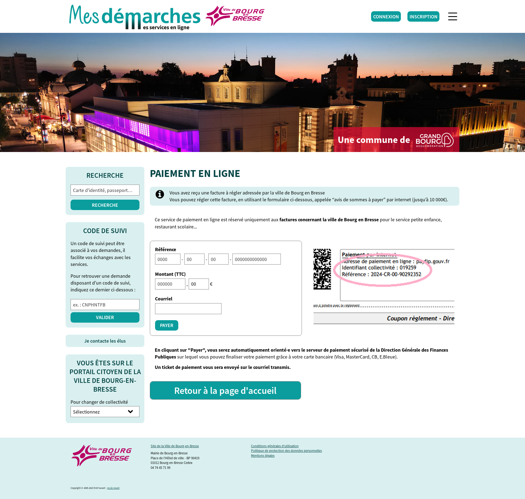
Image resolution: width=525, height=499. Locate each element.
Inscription (424, 16)
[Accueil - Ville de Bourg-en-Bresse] (134, 16)
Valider (105, 317)
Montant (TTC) (170, 274)
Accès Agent (113, 487)
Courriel (163, 299)
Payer (166, 325)
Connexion (386, 16)
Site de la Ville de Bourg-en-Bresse (175, 446)
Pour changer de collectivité (99, 402)
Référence (165, 249)
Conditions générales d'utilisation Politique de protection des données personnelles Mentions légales (286, 451)
